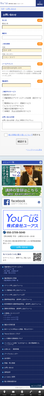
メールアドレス (7, 64)
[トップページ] (18, 3)
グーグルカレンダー (11, 354)
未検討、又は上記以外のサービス (17, 111)
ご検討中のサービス (9, 91)
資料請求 (7, 372)
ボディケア (7, 315)
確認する (22, 141)
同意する (24, 135)
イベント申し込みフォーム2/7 (14, 295)
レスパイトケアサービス (14, 106)
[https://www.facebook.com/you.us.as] (22, 202)
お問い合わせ (22, 247)
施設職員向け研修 (10, 278)
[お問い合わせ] (22, 220)
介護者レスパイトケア (12, 313)
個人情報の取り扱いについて (20, 135)
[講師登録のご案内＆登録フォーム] (22, 191)
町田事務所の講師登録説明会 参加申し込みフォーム (22, 304)
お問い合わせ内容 (8, 117)
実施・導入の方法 (9, 273)
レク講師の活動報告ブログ (13, 338)
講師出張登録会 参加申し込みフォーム (18, 308)
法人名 (4, 20)
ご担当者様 (6, 44)
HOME (39, 394)
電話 (31, 394)
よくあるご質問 (9, 377)
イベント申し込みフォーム (13, 285)
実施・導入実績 (9, 363)
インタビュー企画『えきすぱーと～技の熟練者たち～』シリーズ (21, 343)
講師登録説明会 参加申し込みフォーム (18, 299)
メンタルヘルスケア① (11, 317)
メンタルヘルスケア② (11, 319)
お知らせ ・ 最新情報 (11, 349)
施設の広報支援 (9, 324)
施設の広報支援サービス (14, 109)
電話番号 (5, 81)
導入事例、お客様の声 (11, 271)
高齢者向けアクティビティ (13, 267)
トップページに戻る (34, 150)
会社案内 (7, 358)
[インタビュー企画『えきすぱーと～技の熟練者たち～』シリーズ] (22, 175)
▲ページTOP (36, 385)
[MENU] (40, 3)
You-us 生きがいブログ (12, 334)
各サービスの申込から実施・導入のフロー (18, 329)
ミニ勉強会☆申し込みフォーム (15, 290)
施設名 (4, 33)
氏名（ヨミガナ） (8, 54)
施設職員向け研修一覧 (11, 280)
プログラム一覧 (9, 269)
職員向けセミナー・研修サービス (17, 103)
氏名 (3, 47)
